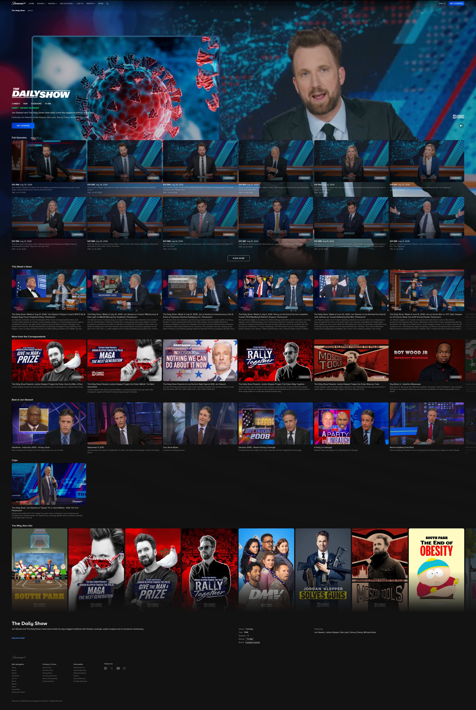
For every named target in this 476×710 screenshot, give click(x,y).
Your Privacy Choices (50, 676)
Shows (14, 670)
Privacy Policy (47, 673)
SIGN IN (442, 3)
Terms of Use (47, 667)
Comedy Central (252, 643)
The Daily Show (18, 10)
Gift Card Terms (48, 670)
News (100, 3)
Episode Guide (18, 638)
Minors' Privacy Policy (50, 678)
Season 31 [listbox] (34, 138)
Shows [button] (40, 3)
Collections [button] (66, 3)
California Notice (48, 681)
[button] (49, 299)
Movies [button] (52, 3)
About (30, 10)
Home (31, 3)
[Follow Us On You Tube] (118, 668)
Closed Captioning (80, 670)
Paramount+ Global (18, 692)
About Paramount (79, 678)
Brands (14, 684)
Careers (76, 676)
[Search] (107, 3)
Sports (14, 681)
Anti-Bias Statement (80, 681)
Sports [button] (90, 3)
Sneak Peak (16, 689)
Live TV (80, 3)
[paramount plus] (19, 3)
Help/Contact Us (79, 667)
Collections (15, 676)
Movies (14, 673)
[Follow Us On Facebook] (105, 668)
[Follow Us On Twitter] (111, 668)
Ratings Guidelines (80, 673)
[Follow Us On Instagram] (124, 668)
